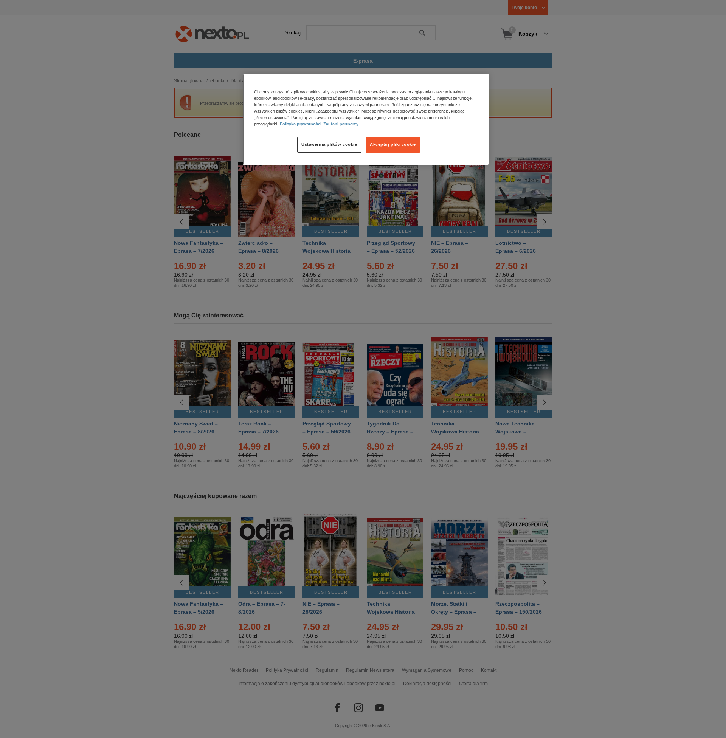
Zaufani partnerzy (340, 124)
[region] (366, 119)
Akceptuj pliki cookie (393, 144)
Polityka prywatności (300, 124)
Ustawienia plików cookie (329, 144)
